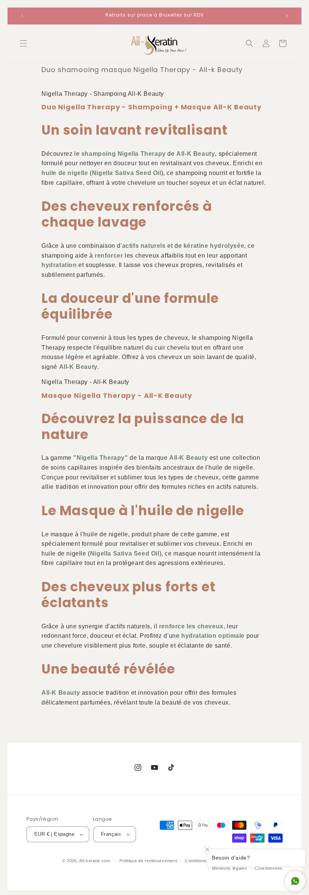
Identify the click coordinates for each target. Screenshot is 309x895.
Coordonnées (269, 868)
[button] (23, 43)
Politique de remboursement (148, 860)
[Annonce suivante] (286, 16)
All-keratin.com (94, 860)
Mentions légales (229, 868)
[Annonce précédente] (22, 16)
